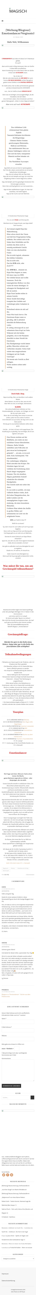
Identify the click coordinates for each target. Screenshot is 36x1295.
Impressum (5, 1274)
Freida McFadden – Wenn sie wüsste (21, 1247)
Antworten (5, 891)
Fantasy (13, 868)
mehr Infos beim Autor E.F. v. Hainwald (18, 863)
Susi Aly (6, 874)
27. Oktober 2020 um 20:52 (8, 944)
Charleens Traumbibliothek (25, 739)
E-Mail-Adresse (7, 1027)
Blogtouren (5, 868)
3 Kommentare (30, 874)
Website (4, 1035)
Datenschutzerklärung (8, 1280)
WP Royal (22, 1292)
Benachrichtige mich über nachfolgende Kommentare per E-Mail (14, 1054)
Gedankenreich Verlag (22, 868)
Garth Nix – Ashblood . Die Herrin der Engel (15, 1232)
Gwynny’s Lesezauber (27, 726)
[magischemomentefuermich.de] (18, 11)
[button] (3, 1174)
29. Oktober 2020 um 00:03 (8, 991)
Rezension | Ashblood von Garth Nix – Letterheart (16, 1228)
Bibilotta (26, 720)
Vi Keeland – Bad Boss (8, 1217)
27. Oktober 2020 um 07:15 (8, 889)
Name (4, 1018)
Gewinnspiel (6, 870)
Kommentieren (6, 1058)
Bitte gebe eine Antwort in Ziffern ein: (13, 1044)
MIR (26, 728)
